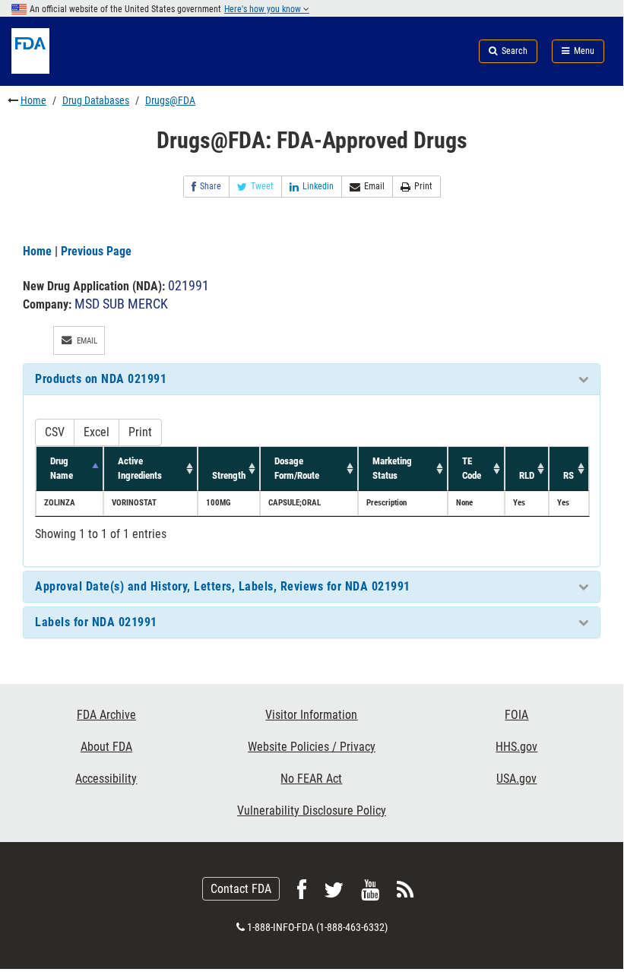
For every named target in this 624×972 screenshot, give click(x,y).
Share (210, 186)
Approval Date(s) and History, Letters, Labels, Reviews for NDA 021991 (222, 586)
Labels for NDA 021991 (96, 622)
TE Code (471, 467)
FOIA (516, 715)
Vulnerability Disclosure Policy (311, 810)
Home (33, 100)
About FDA (106, 746)
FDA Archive (106, 715)
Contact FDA (241, 889)
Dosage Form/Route (296, 467)
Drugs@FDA (170, 100)
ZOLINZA (59, 503)
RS (568, 475)
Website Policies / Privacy (311, 746)
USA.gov (516, 778)
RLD (526, 475)
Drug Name (61, 467)
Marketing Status (392, 467)
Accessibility (106, 778)
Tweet (262, 186)
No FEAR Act (311, 778)
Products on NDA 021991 (100, 379)
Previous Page (96, 251)
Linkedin (318, 186)
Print (423, 186)
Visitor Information (311, 715)
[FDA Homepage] (103, 69)
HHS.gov (516, 746)
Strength (228, 475)
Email (374, 186)
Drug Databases (95, 100)
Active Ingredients (140, 467)
